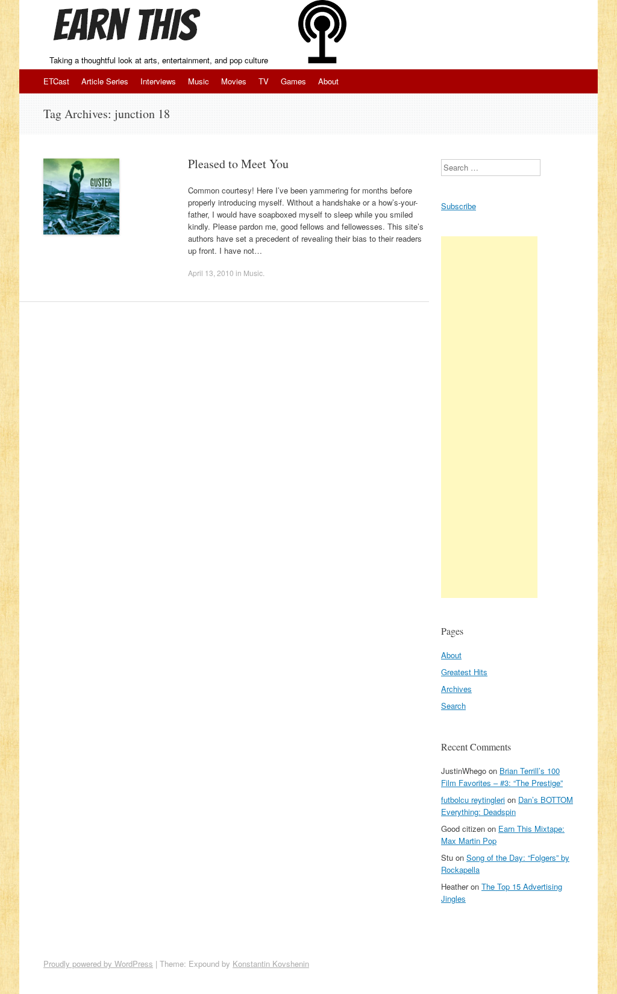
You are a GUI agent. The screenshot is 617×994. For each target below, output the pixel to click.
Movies (233, 81)
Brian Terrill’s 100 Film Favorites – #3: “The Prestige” (502, 776)
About (328, 81)
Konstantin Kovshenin (271, 963)
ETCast (56, 81)
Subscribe (458, 206)
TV (263, 81)
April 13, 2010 (211, 273)
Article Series (104, 81)
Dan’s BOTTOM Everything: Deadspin (507, 805)
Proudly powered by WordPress (98, 963)
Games (293, 81)
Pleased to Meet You (238, 164)
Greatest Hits (464, 672)
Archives (456, 688)
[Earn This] (130, 27)
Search (453, 705)
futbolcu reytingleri (473, 799)
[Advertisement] (489, 417)
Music (198, 81)
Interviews (158, 81)
